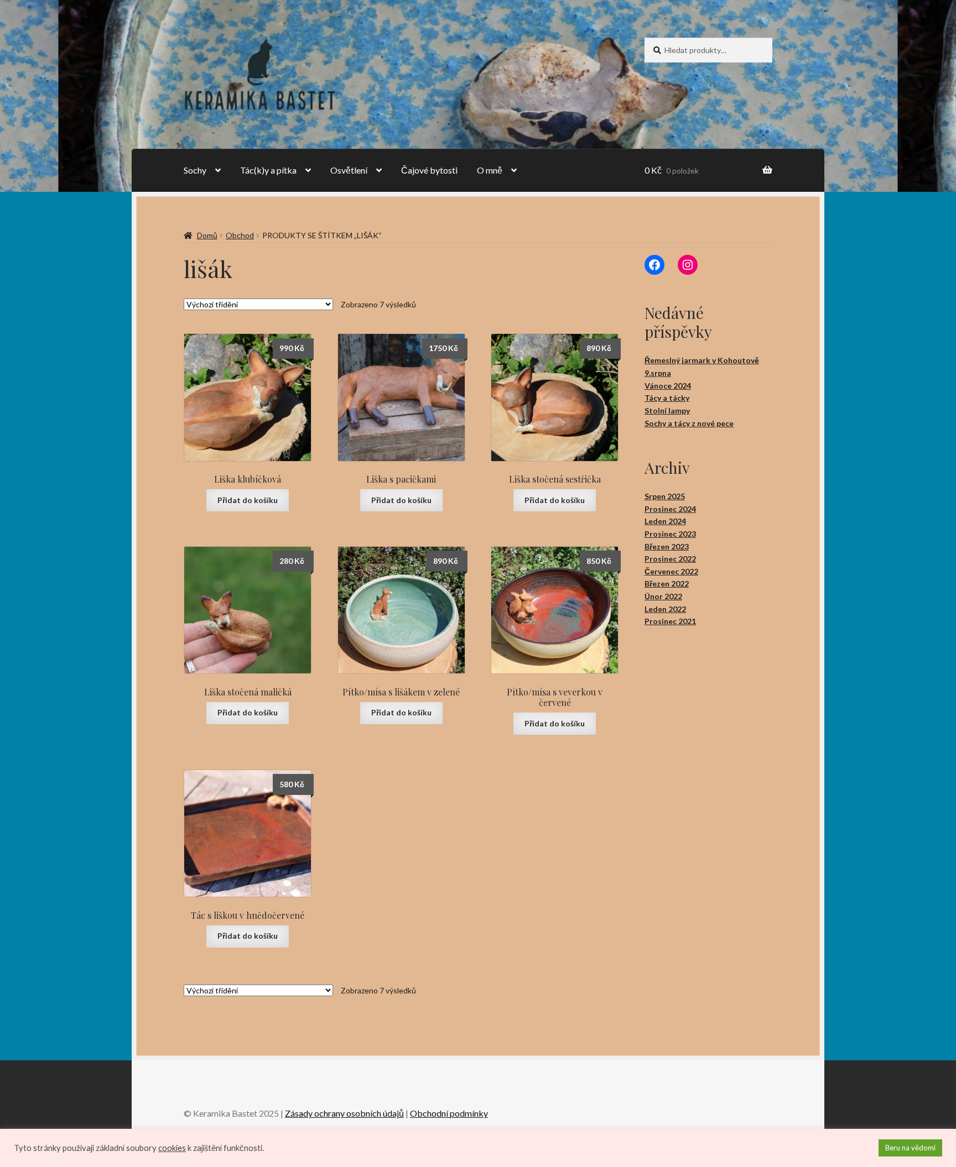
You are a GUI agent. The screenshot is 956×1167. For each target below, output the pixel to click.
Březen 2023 (667, 546)
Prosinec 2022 (670, 558)
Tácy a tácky (667, 397)
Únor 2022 (663, 596)
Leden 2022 (665, 609)
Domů (207, 235)
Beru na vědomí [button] (910, 1147)
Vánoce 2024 (668, 385)
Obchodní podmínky (449, 1113)
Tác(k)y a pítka (268, 170)
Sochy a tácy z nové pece (689, 423)
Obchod (240, 235)
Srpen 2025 (665, 496)
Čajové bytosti (429, 170)
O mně (489, 170)
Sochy (195, 170)
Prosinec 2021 (670, 621)
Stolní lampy (667, 410)
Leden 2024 (665, 521)
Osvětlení (348, 170)
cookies (172, 1148)
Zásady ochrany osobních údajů (344, 1113)
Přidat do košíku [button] (247, 500)
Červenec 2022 (671, 571)
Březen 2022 (667, 583)
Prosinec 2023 (670, 533)
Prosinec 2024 (670, 509)
